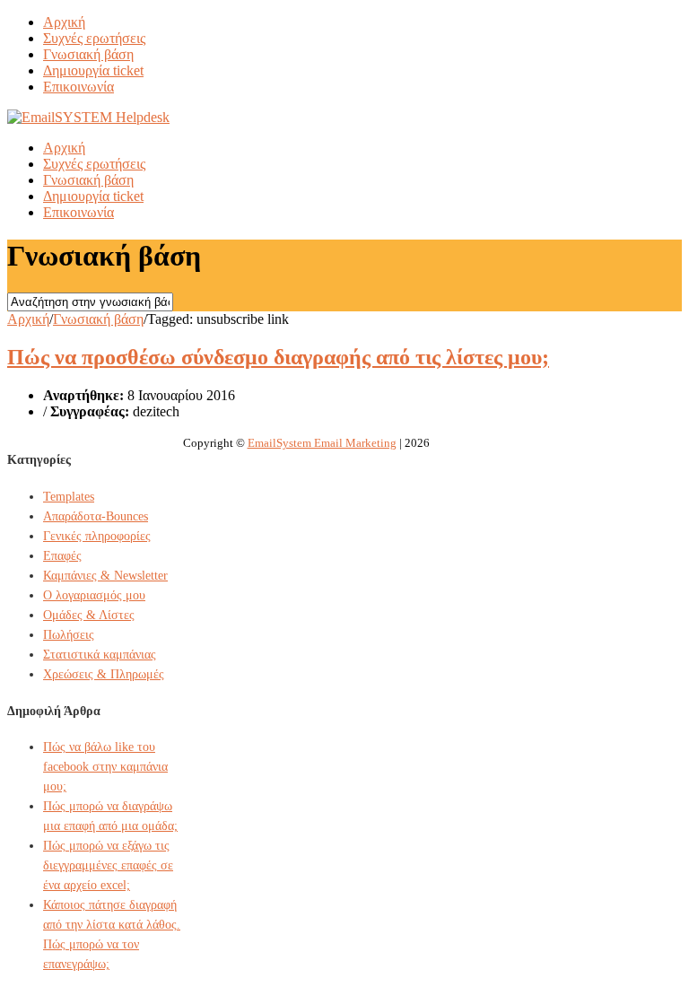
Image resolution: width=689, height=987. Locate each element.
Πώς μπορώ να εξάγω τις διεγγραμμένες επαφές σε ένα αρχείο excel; (108, 865)
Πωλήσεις (68, 635)
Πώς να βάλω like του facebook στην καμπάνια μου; (105, 766)
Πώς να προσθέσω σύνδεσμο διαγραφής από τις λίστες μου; (278, 357)
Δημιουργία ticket (93, 70)
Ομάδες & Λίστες (89, 615)
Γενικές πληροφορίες (97, 536)
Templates (68, 496)
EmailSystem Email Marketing (322, 443)
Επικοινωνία (78, 86)
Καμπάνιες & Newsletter (105, 575)
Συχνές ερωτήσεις (94, 38)
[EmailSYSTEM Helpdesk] (88, 117)
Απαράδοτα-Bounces (95, 516)
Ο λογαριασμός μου (94, 595)
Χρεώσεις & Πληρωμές (103, 674)
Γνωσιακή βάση (88, 54)
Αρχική (64, 22)
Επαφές (62, 556)
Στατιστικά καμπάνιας (99, 654)
